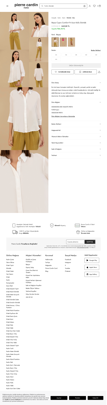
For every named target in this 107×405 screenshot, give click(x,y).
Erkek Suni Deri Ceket (13, 331)
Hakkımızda (49, 259)
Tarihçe (47, 262)
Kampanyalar (10, 283)
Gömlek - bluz (71, 18)
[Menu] (7, 6)
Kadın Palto (9, 383)
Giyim (63, 18)
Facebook (68, 259)
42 (96, 55)
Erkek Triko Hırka (11, 340)
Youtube (67, 268)
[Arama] (42, 6)
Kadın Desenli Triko (12, 371)
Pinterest (67, 271)
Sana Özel (9, 286)
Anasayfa (54, 18)
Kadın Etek (9, 362)
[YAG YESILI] (71, 42)
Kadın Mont (9, 377)
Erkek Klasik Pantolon (12, 310)
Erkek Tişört (9, 265)
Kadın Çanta (10, 259)
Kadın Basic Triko (11, 368)
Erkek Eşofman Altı (12, 313)
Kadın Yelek (9, 386)
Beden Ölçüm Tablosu (32, 288)
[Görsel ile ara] (84, 6)
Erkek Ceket (9, 271)
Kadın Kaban (10, 380)
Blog (46, 271)
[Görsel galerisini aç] (14, 31)
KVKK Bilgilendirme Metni (83, 247)
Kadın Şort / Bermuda (13, 365)
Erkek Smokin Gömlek (13, 302)
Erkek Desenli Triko (12, 337)
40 (86, 55)
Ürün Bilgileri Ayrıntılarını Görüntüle (63, 116)
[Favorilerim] (94, 6)
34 (56, 55)
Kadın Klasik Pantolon (13, 359)
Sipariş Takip (30, 267)
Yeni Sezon (9, 274)
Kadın (59, 18)
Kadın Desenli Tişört (12, 345)
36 (66, 55)
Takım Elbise (10, 262)
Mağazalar (48, 265)
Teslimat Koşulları (31, 291)
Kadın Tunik (9, 348)
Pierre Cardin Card (51, 268)
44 (56, 59)
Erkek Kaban (10, 322)
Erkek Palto (9, 325)
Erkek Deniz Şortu (11, 316)
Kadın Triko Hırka (11, 374)
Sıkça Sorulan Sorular (32, 294)
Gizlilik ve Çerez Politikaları (31, 260)
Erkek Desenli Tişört (12, 289)
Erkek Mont (9, 319)
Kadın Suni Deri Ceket (13, 388)
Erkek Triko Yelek (11, 343)
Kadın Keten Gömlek (12, 351)
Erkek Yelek (9, 328)
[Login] (90, 6)
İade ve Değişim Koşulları (34, 285)
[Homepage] (26, 6)
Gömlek (8, 268)
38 (76, 55)
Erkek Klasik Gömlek (12, 292)
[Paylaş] (99, 72)
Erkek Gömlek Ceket (12, 300)
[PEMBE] (63, 42)
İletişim (28, 264)
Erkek (8, 277)
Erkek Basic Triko (11, 334)
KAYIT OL (90, 242)
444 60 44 (29, 297)
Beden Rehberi (96, 50)
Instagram (68, 262)
